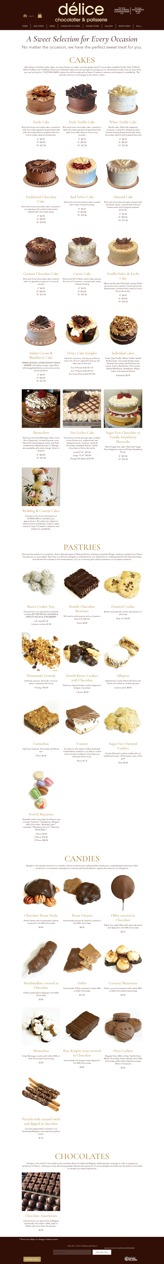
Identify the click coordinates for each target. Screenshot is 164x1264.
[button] (40, 15)
